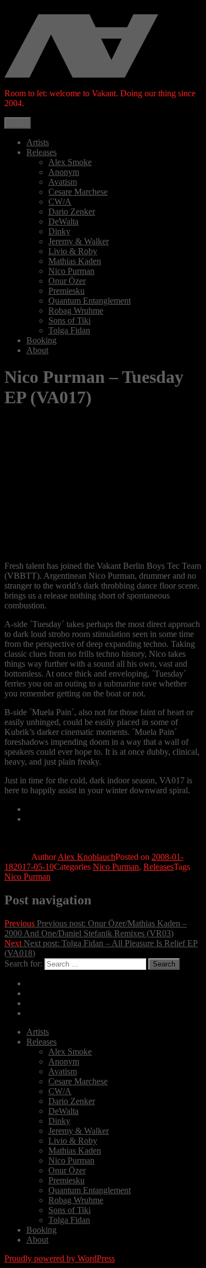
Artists (37, 142)
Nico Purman (71, 271)
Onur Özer (67, 281)
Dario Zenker (71, 211)
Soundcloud (47, 993)
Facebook (43, 1003)
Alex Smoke (70, 162)
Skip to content (30, 9)
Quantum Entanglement (89, 300)
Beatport (41, 819)
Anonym (63, 172)
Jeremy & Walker (78, 241)
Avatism (62, 181)
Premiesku (66, 290)
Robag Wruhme (75, 310)
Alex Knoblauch (86, 856)
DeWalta (63, 221)
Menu (17, 123)
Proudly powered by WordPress (59, 1258)
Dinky (59, 231)
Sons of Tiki (69, 320)
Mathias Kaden (74, 261)
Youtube (40, 1013)
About (37, 350)
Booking (41, 340)
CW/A (59, 201)
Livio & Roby (72, 251)
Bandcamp (45, 809)
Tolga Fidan (69, 330)
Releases (41, 152)
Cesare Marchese (78, 191)
